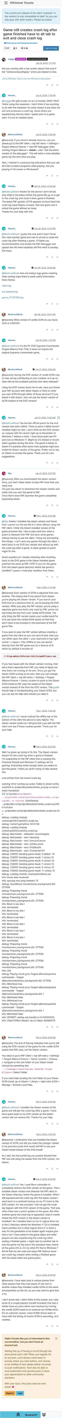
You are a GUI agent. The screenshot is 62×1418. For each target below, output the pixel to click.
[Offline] (5, 59)
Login (20, 1393)
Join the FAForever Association (37, 78)
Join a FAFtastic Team (12, 78)
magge (11, 59)
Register (10, 1393)
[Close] (56, 1338)
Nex (10, 473)
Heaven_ (12, 95)
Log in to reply (51, 48)
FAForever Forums (22, 2)
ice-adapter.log (10, 291)
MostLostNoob (15, 134)
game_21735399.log (12, 297)
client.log (6, 285)
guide (56, 687)
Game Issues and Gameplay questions (22, 43)
